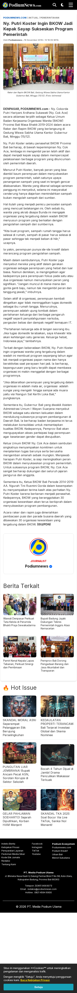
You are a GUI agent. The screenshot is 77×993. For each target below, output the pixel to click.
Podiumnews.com (61, 847)
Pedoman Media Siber (13, 854)
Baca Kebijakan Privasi (35, 980)
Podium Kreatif (60, 851)
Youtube (36, 854)
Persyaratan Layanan (12, 850)
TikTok (35, 850)
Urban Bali (57, 854)
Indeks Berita (8, 843)
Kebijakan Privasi (10, 847)
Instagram (37, 847)
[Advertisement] (38, 952)
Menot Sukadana (61, 857)
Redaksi (5, 860)
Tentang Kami (8, 864)
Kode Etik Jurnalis (10, 857)
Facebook (37, 843)
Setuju (38, 987)
